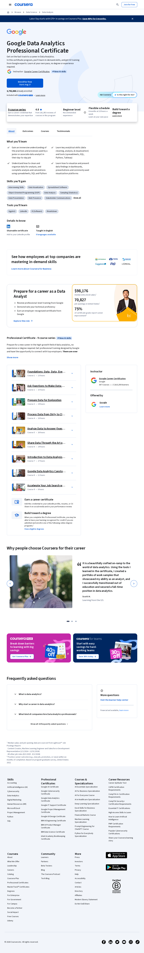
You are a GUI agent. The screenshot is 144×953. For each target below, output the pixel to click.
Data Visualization (36, 187)
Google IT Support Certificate (53, 805)
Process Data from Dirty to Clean (47, 414)
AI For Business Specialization (87, 791)
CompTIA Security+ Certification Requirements (120, 802)
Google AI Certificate (50, 786)
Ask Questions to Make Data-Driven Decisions (54, 386)
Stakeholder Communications (58, 198)
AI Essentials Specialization (86, 786)
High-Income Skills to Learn (120, 812)
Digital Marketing (14, 799)
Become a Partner (14, 908)
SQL (9, 821)
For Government (14, 899)
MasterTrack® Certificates (18, 887)
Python (10, 816)
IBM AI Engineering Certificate (53, 820)
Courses (45, 131)
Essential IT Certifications (119, 808)
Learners (45, 857)
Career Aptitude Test (117, 783)
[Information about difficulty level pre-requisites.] (85, 112)
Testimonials (63, 131)
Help (77, 874)
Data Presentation (16, 198)
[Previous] (10, 583)
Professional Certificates (17, 882)
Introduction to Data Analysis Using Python (53, 457)
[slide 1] (68, 621)
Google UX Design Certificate (53, 816)
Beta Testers (46, 865)
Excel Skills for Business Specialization (85, 809)
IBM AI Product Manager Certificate (51, 826)
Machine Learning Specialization (82, 821)
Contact (78, 882)
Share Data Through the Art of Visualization (53, 443)
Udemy (10, 920)
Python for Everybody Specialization (84, 835)
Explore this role (22, 321)
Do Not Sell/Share (82, 903)
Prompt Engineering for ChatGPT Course (84, 828)
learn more (124, 710)
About (11, 131)
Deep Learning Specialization (87, 803)
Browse (18, 12)
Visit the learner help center (114, 700)
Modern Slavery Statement (86, 899)
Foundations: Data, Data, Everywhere (50, 372)
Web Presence (35, 198)
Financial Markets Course (85, 815)
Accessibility (80, 878)
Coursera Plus (13, 878)
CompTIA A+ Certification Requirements (119, 795)
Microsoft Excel (13, 808)
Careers (10, 870)
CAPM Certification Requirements (116, 788)
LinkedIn (23, 211)
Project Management (16, 812)
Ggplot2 (12, 211)
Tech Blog (45, 878)
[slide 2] (72, 621)
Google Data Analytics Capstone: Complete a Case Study (61, 471)
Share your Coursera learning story (121, 839)
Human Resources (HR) (16, 804)
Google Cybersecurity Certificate (50, 792)
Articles (78, 887)
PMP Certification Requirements (116, 825)
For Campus (12, 903)
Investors (79, 861)
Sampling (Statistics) (69, 192)
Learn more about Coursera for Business (31, 268)
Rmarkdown (52, 211)
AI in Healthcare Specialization (87, 799)
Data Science (31, 12)
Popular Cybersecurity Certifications (118, 832)
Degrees (11, 891)
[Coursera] (23, 4)
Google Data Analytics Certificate (50, 799)
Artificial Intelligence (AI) (17, 787)
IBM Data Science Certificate (53, 832)
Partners (44, 861)
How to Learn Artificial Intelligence (118, 818)
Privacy (78, 870)
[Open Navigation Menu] (10, 4)
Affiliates (78, 895)
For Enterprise (13, 895)
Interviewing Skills (16, 187)
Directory (79, 891)
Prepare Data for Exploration (44, 400)
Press (77, 857)
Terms (77, 865)
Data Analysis (47, 12)
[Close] (132, 18)
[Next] (133, 583)
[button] (77, 197)
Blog (43, 870)
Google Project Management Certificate (53, 811)
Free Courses (13, 916)
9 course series (17, 110)
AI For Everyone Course (84, 795)
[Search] (117, 4)
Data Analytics (13, 795)
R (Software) (37, 211)
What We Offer (13, 861)
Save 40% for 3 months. (94, 18)
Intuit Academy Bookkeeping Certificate (53, 837)
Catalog (10, 874)
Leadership (12, 865)
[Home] (8, 12)
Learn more (40, 95)
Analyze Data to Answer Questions (47, 429)
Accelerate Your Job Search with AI (48, 485)
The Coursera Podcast (50, 874)
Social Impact (13, 912)
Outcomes (27, 131)
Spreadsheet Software (57, 187)
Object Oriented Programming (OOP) (24, 192)
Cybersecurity (13, 791)
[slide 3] (75, 621)
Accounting (12, 783)
